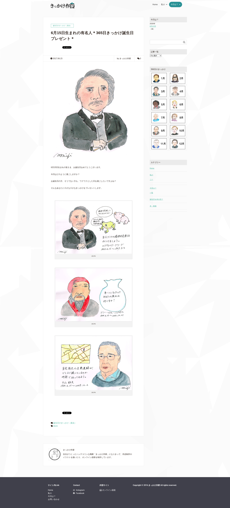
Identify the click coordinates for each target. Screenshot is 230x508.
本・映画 (153, 206)
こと (151, 179)
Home (155, 4)
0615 (55, 426)
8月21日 (153, 26)
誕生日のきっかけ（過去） (64, 423)
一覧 (151, 193)
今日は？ (174, 4)
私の (163, 4)
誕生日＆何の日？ (156, 199)
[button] (164, 4)
